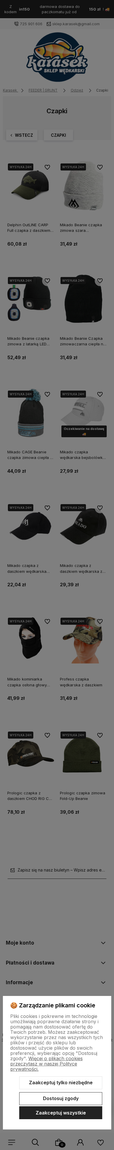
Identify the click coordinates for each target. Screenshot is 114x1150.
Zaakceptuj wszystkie (61, 1113)
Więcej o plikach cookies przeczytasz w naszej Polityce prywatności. (46, 1064)
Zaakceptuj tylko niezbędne (61, 1082)
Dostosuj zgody (61, 1098)
